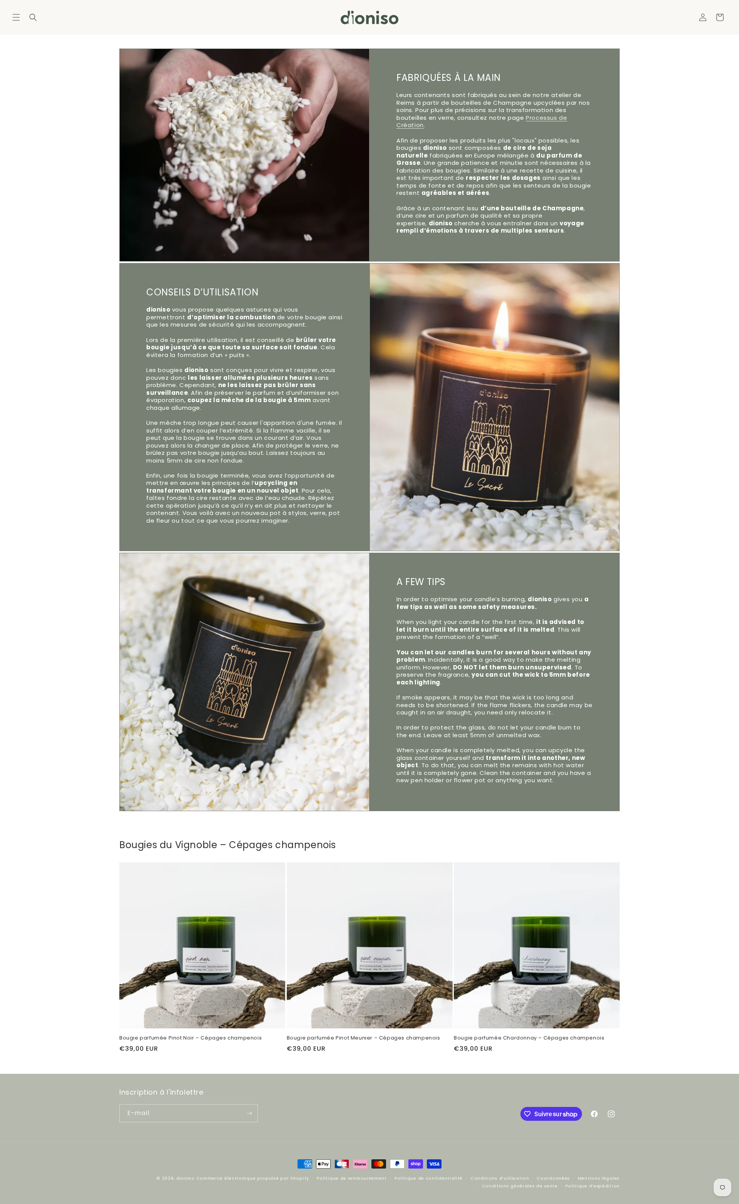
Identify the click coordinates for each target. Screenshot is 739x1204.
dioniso (185, 1178)
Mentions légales (599, 1178)
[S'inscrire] (249, 1113)
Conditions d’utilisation (499, 1178)
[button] (16, 17)
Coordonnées (553, 1178)
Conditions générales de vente (520, 1186)
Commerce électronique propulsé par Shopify (252, 1178)
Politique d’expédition (592, 1186)
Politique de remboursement (352, 1178)
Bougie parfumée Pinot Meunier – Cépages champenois (363, 1038)
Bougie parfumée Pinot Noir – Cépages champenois (190, 1038)
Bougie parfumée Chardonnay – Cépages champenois (529, 1038)
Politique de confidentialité (429, 1178)
